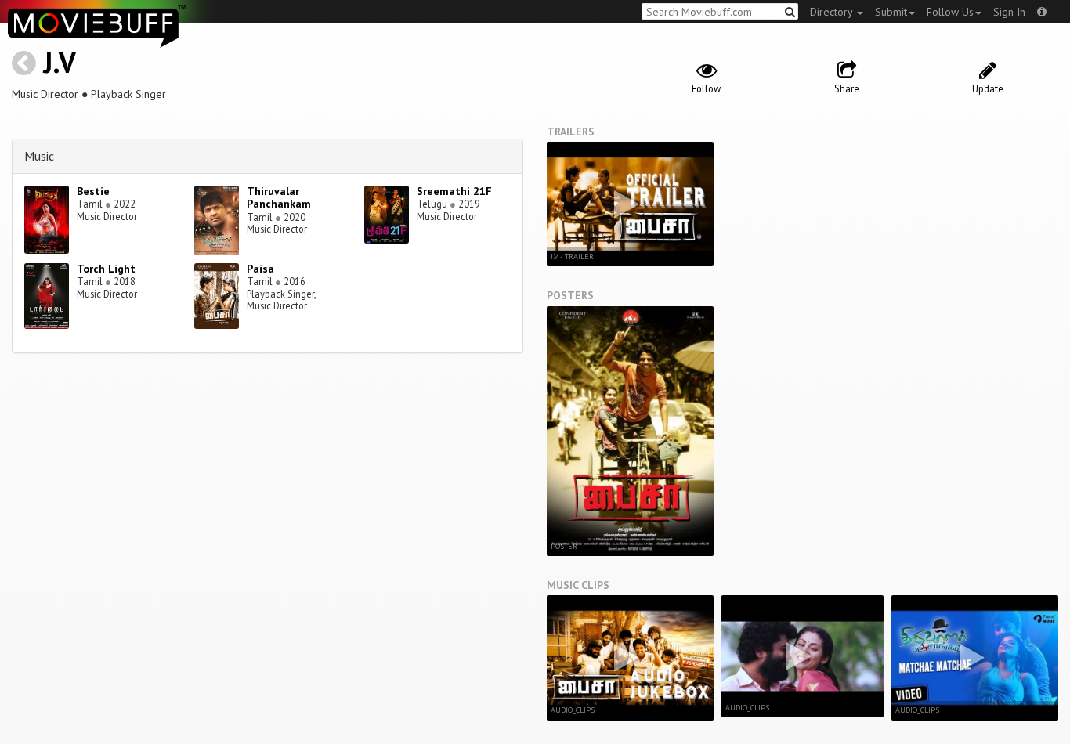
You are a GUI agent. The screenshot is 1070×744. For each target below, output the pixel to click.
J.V (59, 62)
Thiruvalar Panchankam (279, 197)
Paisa (260, 269)
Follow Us (950, 12)
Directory (832, 12)
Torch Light (106, 269)
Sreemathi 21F (454, 191)
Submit (891, 12)
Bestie (93, 191)
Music (39, 156)
